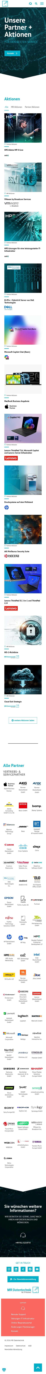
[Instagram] (9, 1269)
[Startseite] (5, 4)
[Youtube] (37, 1269)
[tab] (6, 107)
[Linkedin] (16, 1269)
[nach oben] (38, 1368)
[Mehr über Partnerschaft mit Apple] (9, 784)
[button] (42, 4)
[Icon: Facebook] (30, 1269)
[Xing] (23, 1269)
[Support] (30, 3)
